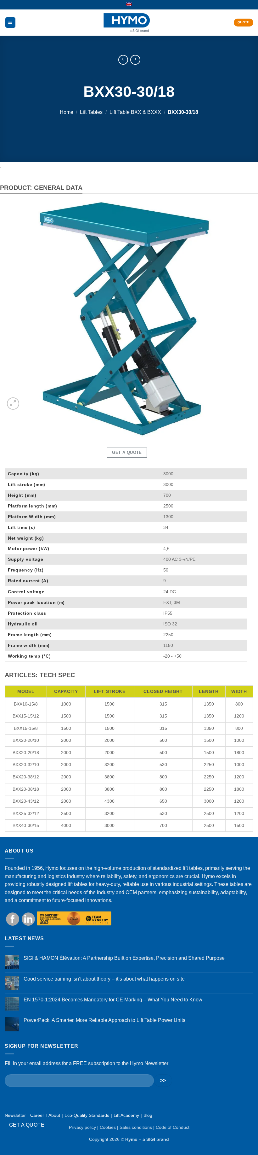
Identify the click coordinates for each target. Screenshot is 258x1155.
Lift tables (91, 112)
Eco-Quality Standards (86, 1115)
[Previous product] (135, 60)
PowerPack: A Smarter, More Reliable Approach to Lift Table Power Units (104, 1020)
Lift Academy (126, 1115)
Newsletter (15, 1115)
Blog (147, 1115)
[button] (10, 22)
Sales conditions (136, 1127)
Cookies (108, 1127)
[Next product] (123, 60)
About (54, 1115)
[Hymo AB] (126, 22)
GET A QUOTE (26, 1125)
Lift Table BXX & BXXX (135, 112)
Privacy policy (82, 1127)
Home (66, 112)
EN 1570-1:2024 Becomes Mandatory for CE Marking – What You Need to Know (113, 999)
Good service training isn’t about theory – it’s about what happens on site (104, 979)
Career (37, 1115)
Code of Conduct (172, 1127)
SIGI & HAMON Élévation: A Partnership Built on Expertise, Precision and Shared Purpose (124, 958)
